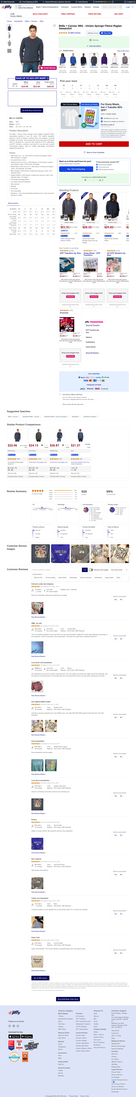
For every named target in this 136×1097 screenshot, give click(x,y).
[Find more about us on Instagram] (14, 1026)
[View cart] (132, 7)
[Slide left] (58, 58)
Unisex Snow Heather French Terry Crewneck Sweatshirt (80, 463)
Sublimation (90, 342)
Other (118, 577)
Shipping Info (115, 1043)
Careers (114, 1056)
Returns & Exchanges (118, 1046)
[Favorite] (54, 26)
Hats (59, 1055)
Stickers (88, 7)
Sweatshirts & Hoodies (65, 1019)
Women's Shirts (63, 1035)
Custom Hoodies (81, 1040)
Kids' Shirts (62, 1038)
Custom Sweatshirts (82, 1043)
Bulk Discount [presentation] (40, 14)
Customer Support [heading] (118, 1011)
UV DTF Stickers (81, 1026)
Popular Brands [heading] (100, 1029)
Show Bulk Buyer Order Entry (68, 999)
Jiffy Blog (114, 1064)
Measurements (13, 203)
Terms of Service (116, 1074)
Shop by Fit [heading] (98, 1011)
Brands (96, 7)
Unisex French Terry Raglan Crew (38, 462)
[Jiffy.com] (7, 7)
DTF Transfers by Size (83, 1021)
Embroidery (73, 577)
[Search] (120, 7)
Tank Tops (61, 1024)
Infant (95, 1026)
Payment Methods (117, 1049)
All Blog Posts (115, 1067)
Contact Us (115, 1033)
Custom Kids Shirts (82, 1046)
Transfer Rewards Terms (119, 1080)
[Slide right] (129, 58)
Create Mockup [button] (49, 68)
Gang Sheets (91, 347)
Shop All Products (99, 1047)
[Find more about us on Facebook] (9, 1026)
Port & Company (99, 1042)
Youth (95, 1021)
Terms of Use (84, 1096)
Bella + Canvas (99, 1034)
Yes (115, 599)
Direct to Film (38, 577)
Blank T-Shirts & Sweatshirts (47, 7)
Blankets (61, 1075)
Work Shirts (62, 1029)
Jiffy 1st (64, 231)
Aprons (60, 1073)
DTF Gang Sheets (82, 1029)
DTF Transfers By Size (92, 331)
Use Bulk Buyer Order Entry (32, 110)
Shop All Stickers (92, 353)
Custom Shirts (76, 7)
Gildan (96, 1032)
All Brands (97, 1045)
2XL (107, 85)
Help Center (115, 1030)
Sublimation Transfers (83, 1024)
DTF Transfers (80, 1019)
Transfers (65, 7)
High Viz (61, 1064)
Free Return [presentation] (94, 14)
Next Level (97, 1040)
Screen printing (50, 577)
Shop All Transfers (93, 325)
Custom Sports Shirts (83, 1051)
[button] (31, 48)
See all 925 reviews (40, 978)
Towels (60, 1070)
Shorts (60, 1049)
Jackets (60, 1026)
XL (98, 85)
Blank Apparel (63, 1013)
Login (128, 7)
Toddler (96, 1024)
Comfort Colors (99, 1037)
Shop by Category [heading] (65, 1011)
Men (95, 1019)
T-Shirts (60, 1016)
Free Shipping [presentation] (68, 14)
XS (64, 85)
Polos (60, 1021)
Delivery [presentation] (118, 14)
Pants (60, 1044)
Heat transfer (62, 577)
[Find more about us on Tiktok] (18, 1026)
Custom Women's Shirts (84, 1048)
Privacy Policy (115, 1072)
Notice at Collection (117, 1086)
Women (96, 1016)
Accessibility (115, 1077)
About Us (114, 1054)
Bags (60, 1058)
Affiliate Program (116, 1061)
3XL (115, 85)
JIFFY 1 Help (116, 1036)
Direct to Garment (85, 577)
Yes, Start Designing (76, 169)
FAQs (113, 1038)
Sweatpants (62, 1047)
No (121, 599)
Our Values (115, 1059)
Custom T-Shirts (81, 1038)
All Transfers (80, 1016)
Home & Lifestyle (64, 1068)
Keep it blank (109, 577)
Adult (95, 1013)
